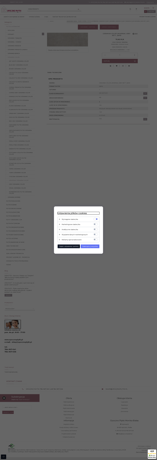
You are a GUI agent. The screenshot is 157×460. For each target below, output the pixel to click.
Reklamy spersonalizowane (71, 240)
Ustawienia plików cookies (72, 213)
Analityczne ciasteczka (70, 229)
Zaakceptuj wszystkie (90, 246)
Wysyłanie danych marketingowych (75, 234)
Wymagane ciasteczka (70, 219)
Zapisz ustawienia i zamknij (68, 246)
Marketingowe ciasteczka (71, 224)
